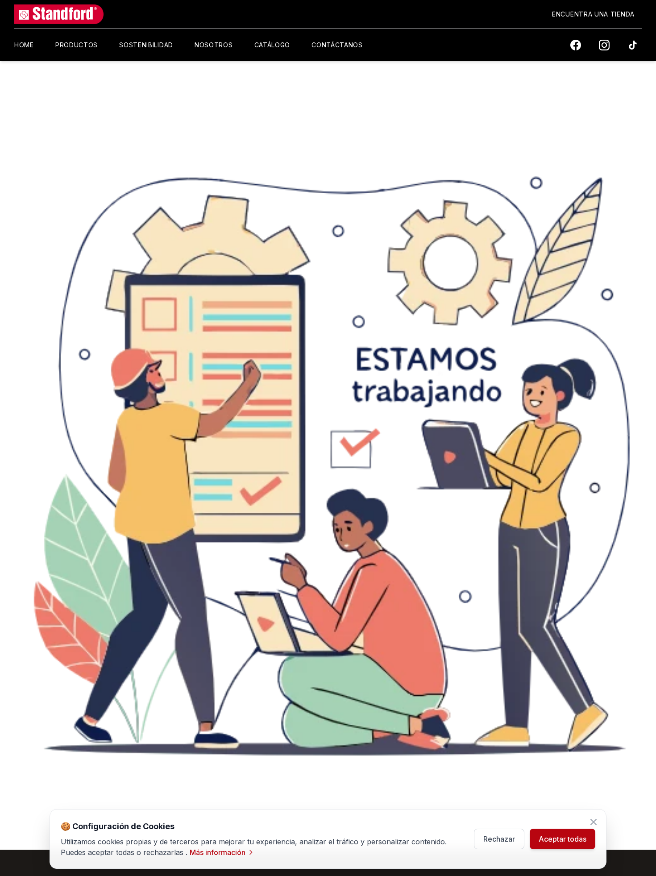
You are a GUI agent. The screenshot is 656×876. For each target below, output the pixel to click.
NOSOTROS (214, 45)
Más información (217, 852)
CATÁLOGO (272, 45)
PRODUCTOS (76, 45)
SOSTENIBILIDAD (146, 45)
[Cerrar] (593, 822)
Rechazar (499, 838)
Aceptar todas (562, 838)
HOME (24, 45)
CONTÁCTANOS (337, 45)
